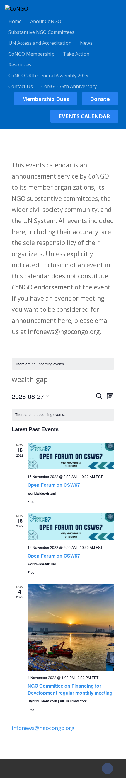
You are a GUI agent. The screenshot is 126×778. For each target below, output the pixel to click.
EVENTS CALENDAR (84, 116)
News (86, 43)
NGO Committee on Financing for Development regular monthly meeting (70, 689)
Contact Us (20, 86)
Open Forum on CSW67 (54, 484)
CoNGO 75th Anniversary (69, 86)
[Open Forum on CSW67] (71, 456)
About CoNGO (45, 21)
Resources (19, 64)
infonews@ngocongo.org (43, 727)
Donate (100, 98)
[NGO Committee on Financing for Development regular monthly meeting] (71, 627)
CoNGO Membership (31, 54)
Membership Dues (45, 98)
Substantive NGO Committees (41, 32)
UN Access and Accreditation (39, 43)
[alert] (63, 364)
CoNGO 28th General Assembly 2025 (48, 75)
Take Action (76, 54)
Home (15, 21)
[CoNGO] (16, 8)
